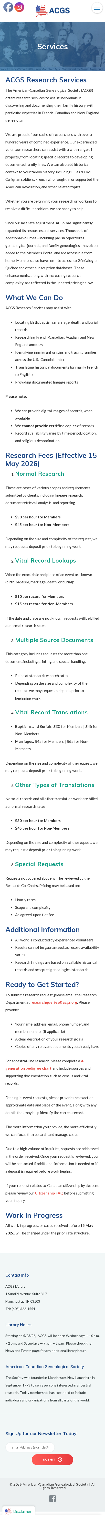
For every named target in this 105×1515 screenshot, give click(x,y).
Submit (50, 1459)
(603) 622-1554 (23, 1309)
